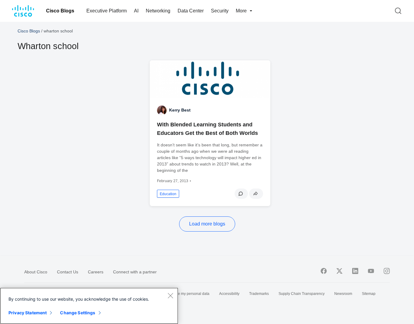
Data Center (191, 10)
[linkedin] (355, 271)
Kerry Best (180, 110)
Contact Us (67, 271)
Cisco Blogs (60, 10)
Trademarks (259, 294)
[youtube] (371, 271)
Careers (95, 271)
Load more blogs (207, 223)
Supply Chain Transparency (302, 294)
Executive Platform (106, 10)
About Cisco (35, 271)
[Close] (170, 295)
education (168, 194)
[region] (89, 306)
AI (136, 10)
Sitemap (369, 294)
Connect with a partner (135, 271)
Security (220, 10)
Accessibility (229, 294)
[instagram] (387, 271)
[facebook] (324, 271)
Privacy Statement (27, 312)
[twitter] (339, 271)
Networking (158, 10)
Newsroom (343, 294)
